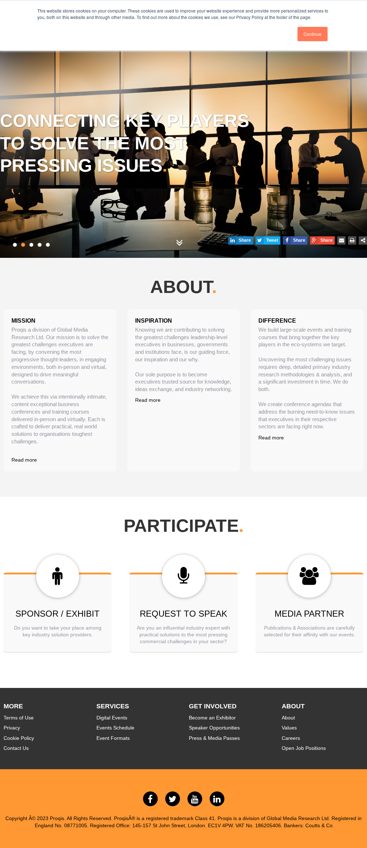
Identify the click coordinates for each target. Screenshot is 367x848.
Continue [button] (312, 34)
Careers (291, 738)
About (288, 718)
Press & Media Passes (214, 738)
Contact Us (16, 748)
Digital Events (111, 718)
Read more (24, 460)
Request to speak (183, 613)
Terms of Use (19, 718)
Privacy (12, 728)
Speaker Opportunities (214, 728)
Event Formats (113, 738)
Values (289, 728)
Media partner (309, 613)
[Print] (352, 240)
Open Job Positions (304, 748)
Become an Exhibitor (212, 718)
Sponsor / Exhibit (57, 613)
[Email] (341, 240)
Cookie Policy (19, 738)
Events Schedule (115, 728)
